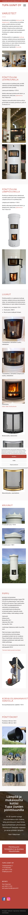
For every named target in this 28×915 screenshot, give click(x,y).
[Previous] (5, 566)
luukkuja (21, 37)
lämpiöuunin (5, 22)
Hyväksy (14, 456)
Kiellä (14, 460)
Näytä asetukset (14, 464)
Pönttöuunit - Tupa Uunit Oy (13, 910)
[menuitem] (24, 5)
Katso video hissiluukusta (9, 406)
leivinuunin (19, 20)
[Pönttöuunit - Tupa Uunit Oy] (11, 5)
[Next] (22, 566)
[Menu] (24, 5)
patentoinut (19, 95)
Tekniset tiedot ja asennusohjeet (11, 650)
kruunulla (18, 47)
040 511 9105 (8, 869)
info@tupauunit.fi (7, 871)
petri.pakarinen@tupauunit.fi (10, 888)
